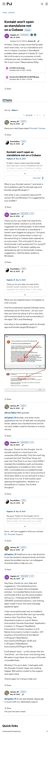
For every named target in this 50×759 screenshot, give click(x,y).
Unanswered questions (25, 731)
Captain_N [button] (14, 35)
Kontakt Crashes (37, 128)
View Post (37, 178)
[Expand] (25, 173)
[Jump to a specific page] (44, 115)
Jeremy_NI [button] (14, 121)
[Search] (42, 4)
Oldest (14, 110)
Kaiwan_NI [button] (31, 41)
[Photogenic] (31, 35)
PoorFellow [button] (15, 141)
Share (7, 89)
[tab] (7, 100)
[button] (6, 36)
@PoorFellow (10, 412)
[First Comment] (35, 35)
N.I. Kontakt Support (13, 534)
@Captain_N (10, 417)
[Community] (9, 4)
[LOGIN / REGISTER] (46, 4)
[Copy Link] (38, 41)
